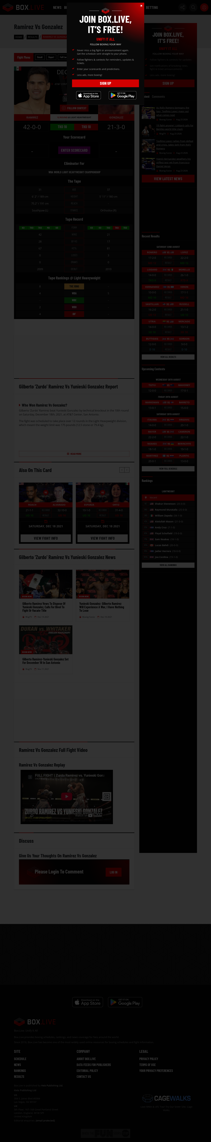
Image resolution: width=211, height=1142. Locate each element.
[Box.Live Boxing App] (88, 95)
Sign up (105, 83)
